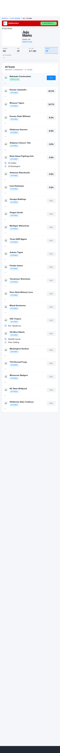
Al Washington (14, 166)
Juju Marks (15, 18)
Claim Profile (48, 23)
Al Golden (12, 163)
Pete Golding (13, 342)
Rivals (5, 18)
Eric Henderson (14, 326)
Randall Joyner (14, 339)
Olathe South (27, 42)
